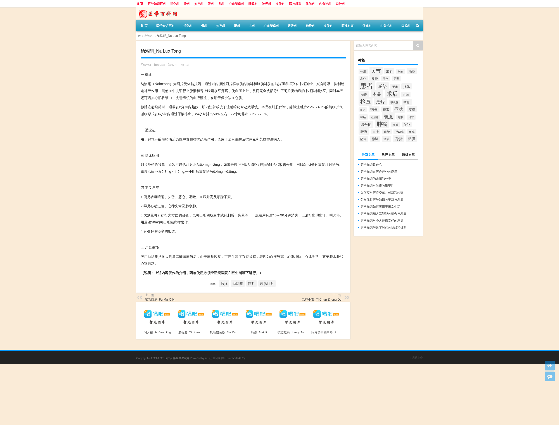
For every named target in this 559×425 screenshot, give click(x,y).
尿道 (396, 78)
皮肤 (411, 109)
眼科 (211, 3)
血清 (376, 131)
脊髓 (396, 125)
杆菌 (406, 95)
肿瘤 (382, 123)
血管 (387, 131)
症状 (398, 109)
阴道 (363, 139)
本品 (377, 94)
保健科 (310, 3)
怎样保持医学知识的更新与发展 (382, 199)
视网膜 (399, 132)
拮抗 (224, 283)
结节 (411, 117)
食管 (386, 138)
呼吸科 (253, 3)
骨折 (399, 138)
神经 (363, 117)
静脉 (375, 138)
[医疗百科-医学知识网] (159, 8)
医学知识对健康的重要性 (377, 185)
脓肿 (407, 124)
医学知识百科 (157, 3)
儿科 (221, 3)
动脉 (411, 71)
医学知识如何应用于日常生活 (380, 206)
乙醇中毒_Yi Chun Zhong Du (322, 299)
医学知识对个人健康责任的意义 (382, 220)
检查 (365, 101)
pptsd (147, 65)
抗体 (406, 86)
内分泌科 (325, 3)
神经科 (266, 3)
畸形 (407, 102)
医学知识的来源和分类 (376, 178)
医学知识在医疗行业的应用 (379, 171)
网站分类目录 (213, 358)
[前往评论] (550, 376)
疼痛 (362, 109)
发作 (363, 78)
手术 (395, 87)
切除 (400, 71)
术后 (392, 93)
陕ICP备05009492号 (233, 358)
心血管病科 (236, 3)
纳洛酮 (238, 283)
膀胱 (363, 131)
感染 (382, 86)
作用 (363, 71)
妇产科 (199, 3)
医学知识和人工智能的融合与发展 (383, 213)
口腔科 (340, 3)
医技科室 (295, 3)
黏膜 (411, 138)
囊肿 (374, 78)
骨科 (187, 3)
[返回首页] (550, 365)
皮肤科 (280, 3)
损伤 (363, 94)
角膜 (412, 132)
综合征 (365, 124)
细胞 (388, 116)
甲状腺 (394, 102)
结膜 (400, 117)
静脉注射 (267, 283)
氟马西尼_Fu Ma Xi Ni (160, 299)
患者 (366, 85)
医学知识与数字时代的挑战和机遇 (383, 227)
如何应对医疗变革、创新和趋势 (382, 192)
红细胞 (374, 117)
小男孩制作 (416, 357)
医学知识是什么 (371, 164)
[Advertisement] (131, 394)
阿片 (251, 283)
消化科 (174, 3)
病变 (374, 109)
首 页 (139, 3)
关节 (376, 70)
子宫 (385, 78)
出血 (389, 71)
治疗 (380, 101)
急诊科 (149, 35)
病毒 (386, 109)
